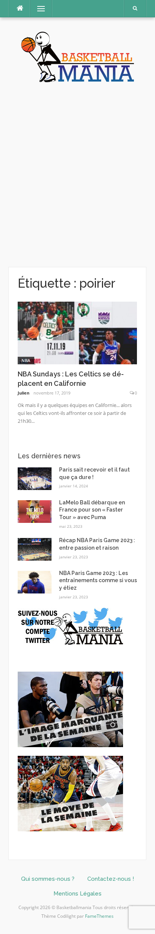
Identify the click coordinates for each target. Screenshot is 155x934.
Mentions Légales (77, 893)
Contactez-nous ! (110, 878)
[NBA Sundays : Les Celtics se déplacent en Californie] (77, 332)
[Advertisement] (77, 175)
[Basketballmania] (77, 56)
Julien (23, 393)
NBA (25, 360)
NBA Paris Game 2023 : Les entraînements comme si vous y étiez (98, 580)
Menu (37, 8)
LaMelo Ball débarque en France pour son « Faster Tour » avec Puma (92, 509)
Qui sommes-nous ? (47, 878)
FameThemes (99, 916)
